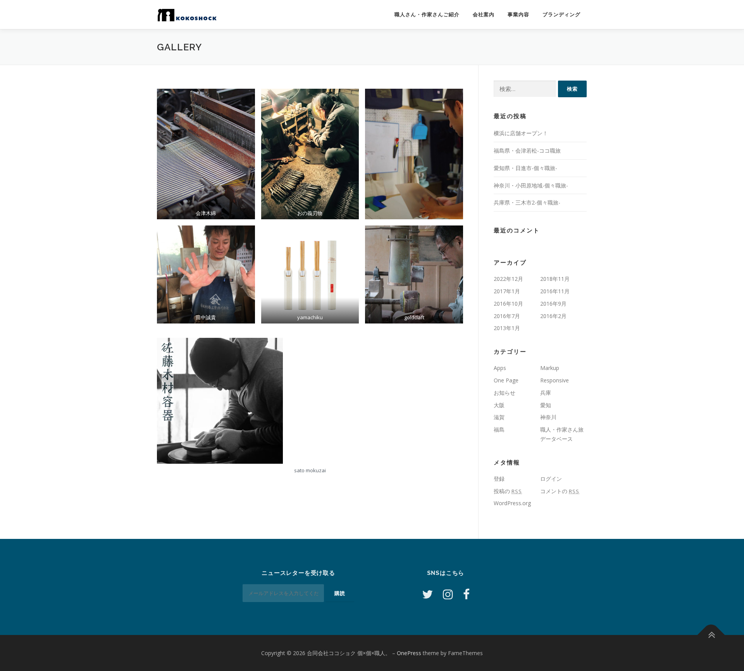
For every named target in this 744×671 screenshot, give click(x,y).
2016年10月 (508, 303)
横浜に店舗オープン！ (521, 133)
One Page (506, 380)
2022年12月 (508, 278)
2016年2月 (553, 316)
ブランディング (561, 14)
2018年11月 (555, 278)
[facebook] (466, 594)
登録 (499, 478)
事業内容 (518, 14)
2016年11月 (555, 291)
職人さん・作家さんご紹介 (427, 14)
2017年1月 (507, 291)
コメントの (559, 491)
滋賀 (499, 417)
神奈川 (548, 417)
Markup (549, 368)
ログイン (551, 478)
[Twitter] (427, 594)
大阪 (499, 405)
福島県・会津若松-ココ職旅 (527, 150)
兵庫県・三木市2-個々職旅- (527, 202)
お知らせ (504, 392)
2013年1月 (507, 328)
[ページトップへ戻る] (711, 635)
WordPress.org (512, 503)
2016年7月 (507, 316)
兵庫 (545, 392)
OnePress (409, 653)
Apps (500, 368)
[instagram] (448, 594)
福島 (499, 429)
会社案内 (483, 14)
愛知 (545, 405)
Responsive (554, 380)
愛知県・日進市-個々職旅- (525, 168)
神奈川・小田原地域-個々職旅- (531, 185)
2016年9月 (553, 303)
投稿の (508, 491)
